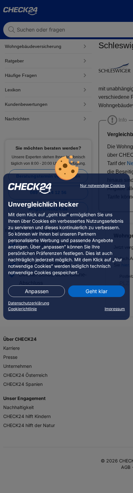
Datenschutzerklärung (28, 303)
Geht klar (96, 291)
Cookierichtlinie (22, 308)
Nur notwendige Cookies (102, 185)
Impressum (115, 308)
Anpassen (36, 291)
